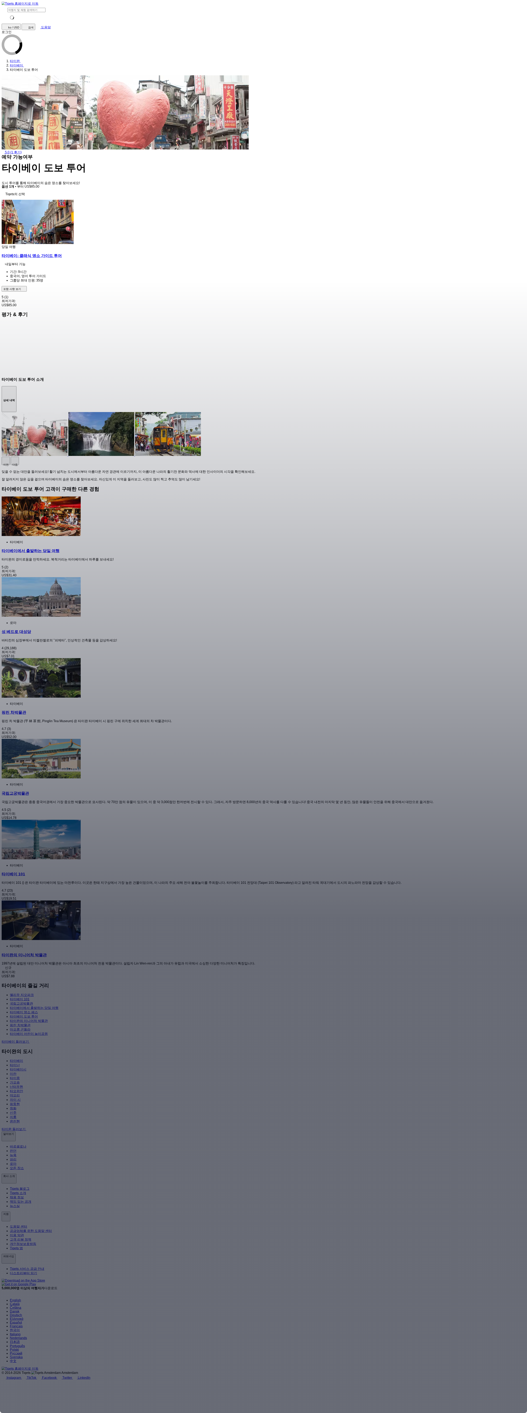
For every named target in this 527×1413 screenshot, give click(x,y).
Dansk (14, 1311)
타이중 (15, 1078)
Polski (14, 1349)
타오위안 (16, 1091)
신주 (13, 1112)
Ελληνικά (16, 1319)
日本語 (15, 1342)
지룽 (13, 1117)
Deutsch (16, 1315)
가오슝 (15, 1082)
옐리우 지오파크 (22, 995)
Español (16, 1322)
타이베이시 (18, 1069)
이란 (13, 1074)
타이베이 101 (19, 999)
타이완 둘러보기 (14, 1129)
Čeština (15, 1307)
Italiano (15, 1334)
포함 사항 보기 (12, 289)
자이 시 (15, 1099)
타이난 (15, 1065)
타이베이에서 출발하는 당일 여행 (34, 1008)
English (15, 1300)
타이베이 (16, 1061)
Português (17, 1346)
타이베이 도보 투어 (24, 1016)
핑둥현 (15, 1104)
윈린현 (15, 1121)
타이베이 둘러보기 (16, 1041)
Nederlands (18, 1338)
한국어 (15, 1330)
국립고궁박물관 (21, 1003)
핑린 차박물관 (20, 1025)
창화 (13, 1108)
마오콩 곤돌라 (20, 1029)
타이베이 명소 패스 (24, 1012)
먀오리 (15, 1095)
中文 (13, 1361)
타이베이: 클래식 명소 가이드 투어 (32, 255)
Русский (16, 1353)
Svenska (16, 1357)
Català (15, 1304)
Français (16, 1326)
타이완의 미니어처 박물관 (29, 1021)
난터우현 (16, 1086)
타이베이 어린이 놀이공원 (29, 1034)
